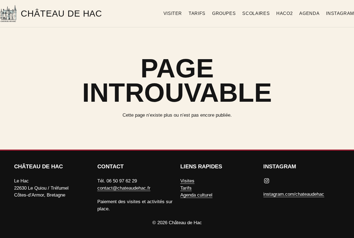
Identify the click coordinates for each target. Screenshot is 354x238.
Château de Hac (61, 14)
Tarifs (186, 188)
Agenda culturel (196, 195)
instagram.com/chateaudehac (293, 194)
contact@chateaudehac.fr (123, 188)
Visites (187, 181)
